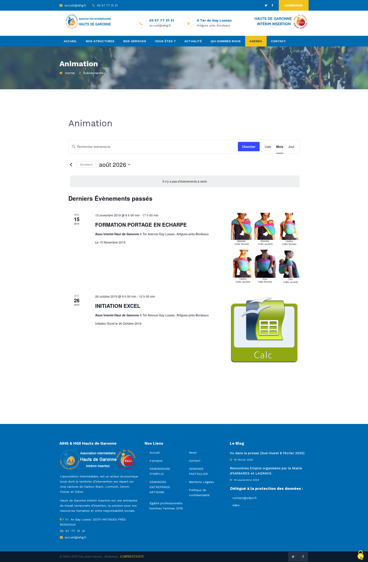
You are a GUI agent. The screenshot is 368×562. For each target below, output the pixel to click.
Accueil (155, 452)
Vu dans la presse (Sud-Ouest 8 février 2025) (267, 453)
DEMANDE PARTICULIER (198, 471)
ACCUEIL (70, 41)
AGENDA (255, 41)
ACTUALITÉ (193, 41)
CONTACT (278, 41)
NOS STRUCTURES (100, 41)
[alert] (185, 181)
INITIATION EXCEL (117, 305)
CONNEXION (293, 5)
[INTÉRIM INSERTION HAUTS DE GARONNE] (280, 22)
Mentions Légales (201, 482)
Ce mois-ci (86, 164)
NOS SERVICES (134, 41)
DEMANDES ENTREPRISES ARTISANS (160, 487)
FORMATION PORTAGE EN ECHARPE (141, 224)
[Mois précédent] (70, 164)
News (193, 452)
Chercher (248, 146)
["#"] (266, 5)
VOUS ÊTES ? (165, 41)
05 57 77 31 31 (107, 5)
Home (70, 73)
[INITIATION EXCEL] (264, 329)
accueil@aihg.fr (75, 5)
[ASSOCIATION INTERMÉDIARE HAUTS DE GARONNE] (89, 22)
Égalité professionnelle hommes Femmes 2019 (166, 505)
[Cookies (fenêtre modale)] (360, 554)
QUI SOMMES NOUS (226, 41)
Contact (194, 460)
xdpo (236, 505)
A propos (156, 460)
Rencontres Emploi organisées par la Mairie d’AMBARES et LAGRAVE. (266, 470)
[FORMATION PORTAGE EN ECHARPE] (264, 248)
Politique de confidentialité (199, 492)
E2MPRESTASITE (132, 556)
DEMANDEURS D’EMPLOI (160, 471)
